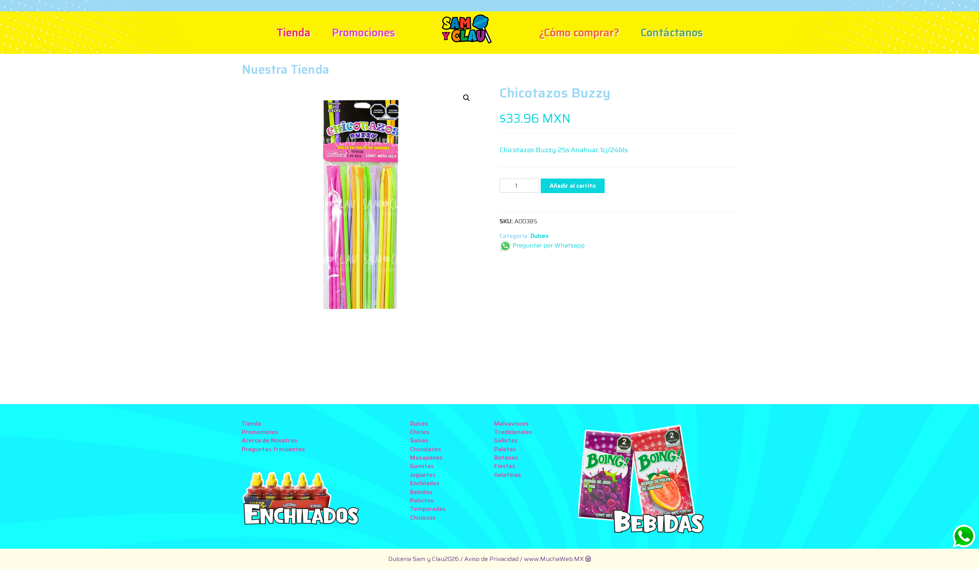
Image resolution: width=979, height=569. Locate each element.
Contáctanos (672, 32)
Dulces (539, 236)
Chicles (419, 432)
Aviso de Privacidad (492, 559)
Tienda (293, 32)
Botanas (506, 457)
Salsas (419, 440)
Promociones (363, 32)
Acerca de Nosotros (269, 440)
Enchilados (424, 483)
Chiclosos (423, 517)
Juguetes (423, 475)
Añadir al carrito (573, 185)
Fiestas (504, 466)
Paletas (505, 449)
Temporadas (428, 509)
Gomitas (422, 466)
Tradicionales (513, 432)
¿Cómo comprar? (579, 32)
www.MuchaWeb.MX (554, 559)
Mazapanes (426, 457)
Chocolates (425, 449)
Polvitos (421, 500)
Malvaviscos (511, 423)
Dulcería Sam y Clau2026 (423, 559)
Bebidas (421, 492)
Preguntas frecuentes (273, 449)
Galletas (505, 440)
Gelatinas (507, 475)
